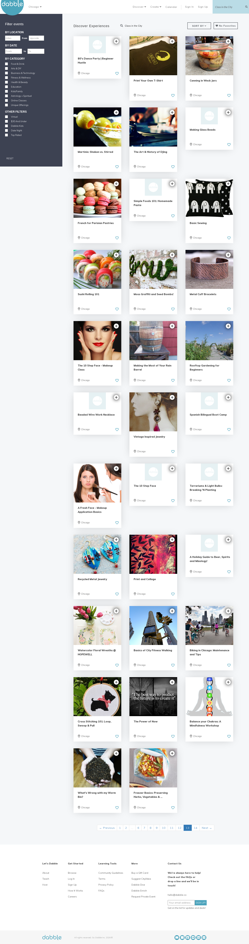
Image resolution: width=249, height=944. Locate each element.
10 (164, 827)
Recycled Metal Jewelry (92, 579)
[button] (35, 6)
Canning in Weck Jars (203, 80)
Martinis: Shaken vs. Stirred (95, 151)
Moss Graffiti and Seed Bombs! (153, 294)
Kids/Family (17, 91)
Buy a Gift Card (139, 872)
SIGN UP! (201, 902)
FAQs (101, 890)
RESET (9, 158)
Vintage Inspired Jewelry (149, 436)
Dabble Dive (138, 884)
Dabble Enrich (139, 890)
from (24, 38)
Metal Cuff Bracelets (203, 294)
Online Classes (19, 100)
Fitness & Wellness (21, 77)
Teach (45, 878)
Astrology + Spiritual (21, 96)
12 (180, 827)
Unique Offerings (19, 105)
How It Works (75, 890)
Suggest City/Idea (141, 878)
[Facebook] (187, 937)
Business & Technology (23, 73)
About (45, 872)
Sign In (190, 6)
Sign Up (203, 6)
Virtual (14, 116)
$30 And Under (19, 121)
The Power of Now (146, 721)
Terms (101, 878)
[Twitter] (193, 937)
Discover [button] (138, 6)
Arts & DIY (16, 68)
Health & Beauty (19, 82)
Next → (207, 827)
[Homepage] (51, 937)
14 (196, 827)
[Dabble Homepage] (13, 7)
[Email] (176, 937)
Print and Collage (145, 579)
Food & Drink (17, 64)
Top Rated (16, 135)
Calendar (171, 6)
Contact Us (174, 863)
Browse (72, 872)
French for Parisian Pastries (96, 223)
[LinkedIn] (198, 937)
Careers (72, 896)
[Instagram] (182, 937)
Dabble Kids (17, 126)
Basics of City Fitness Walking (153, 650)
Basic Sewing (198, 223)
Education (16, 86)
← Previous (107, 827)
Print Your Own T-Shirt (148, 80)
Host (44, 884)
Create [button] (155, 6)
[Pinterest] (204, 937)
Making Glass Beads (202, 129)
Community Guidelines (110, 872)
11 (172, 827)
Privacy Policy (105, 884)
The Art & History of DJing (150, 151)
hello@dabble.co (177, 894)
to (25, 51)
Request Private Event (143, 896)
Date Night (16, 130)
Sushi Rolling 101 (88, 294)
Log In (71, 878)
